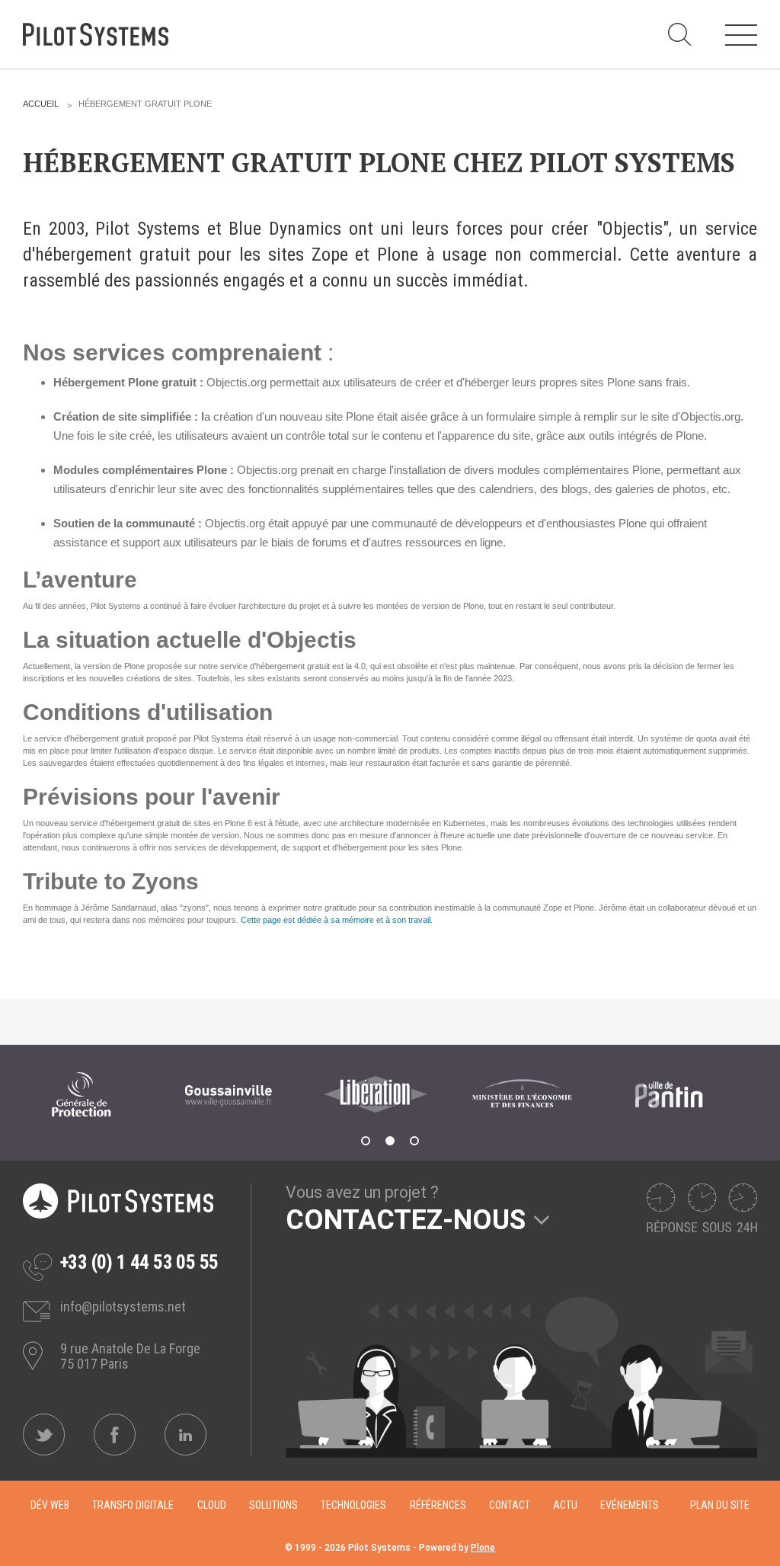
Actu (565, 1505)
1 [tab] (365, 1140)
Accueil (41, 103)
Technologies (353, 1505)
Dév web (49, 1505)
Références (438, 1505)
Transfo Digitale (133, 1505)
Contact (509, 1505)
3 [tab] (414, 1140)
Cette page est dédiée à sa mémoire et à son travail (335, 919)
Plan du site (720, 1505)
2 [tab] (390, 1140)
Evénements (629, 1505)
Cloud (211, 1505)
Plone (483, 1547)
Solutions (273, 1505)
